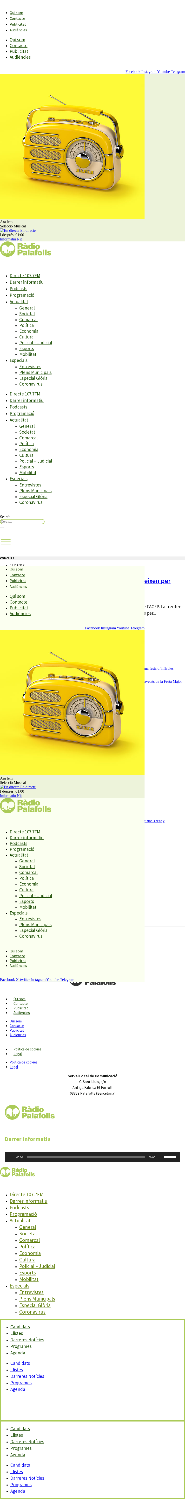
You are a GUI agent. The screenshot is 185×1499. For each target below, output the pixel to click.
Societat (27, 314)
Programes (21, 1383)
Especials (18, 360)
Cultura (26, 337)
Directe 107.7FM (25, 275)
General (27, 308)
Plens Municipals (35, 372)
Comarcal (28, 319)
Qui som (16, 12)
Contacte (17, 18)
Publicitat (18, 24)
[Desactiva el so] (160, 1157)
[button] (6, 542)
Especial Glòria (33, 378)
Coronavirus (30, 384)
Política (26, 325)
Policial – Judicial (35, 342)
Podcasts (18, 288)
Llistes (16, 1369)
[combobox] (22, 521)
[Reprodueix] (11, 1157)
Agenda (17, 1353)
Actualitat (19, 301)
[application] (92, 1157)
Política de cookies (27, 1049)
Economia (28, 331)
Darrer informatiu (27, 282)
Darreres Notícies (27, 1376)
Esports (26, 348)
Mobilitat (27, 354)
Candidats (20, 1363)
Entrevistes (30, 366)
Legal (17, 1053)
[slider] (171, 1156)
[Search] (2, 527)
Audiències (18, 30)
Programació (22, 295)
